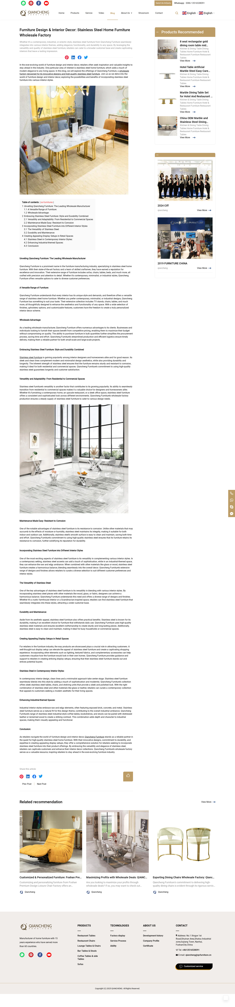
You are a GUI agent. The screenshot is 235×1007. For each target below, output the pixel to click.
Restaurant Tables (86, 935)
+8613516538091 (191, 950)
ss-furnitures (47, 202)
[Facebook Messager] (231, 513)
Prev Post (26, 784)
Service (88, 13)
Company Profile (151, 941)
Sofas (80, 964)
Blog (112, 13)
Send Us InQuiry (163, 3)
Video (101, 13)
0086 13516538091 (195, 3)
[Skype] (231, 507)
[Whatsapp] (231, 500)
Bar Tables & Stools (87, 951)
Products (75, 13)
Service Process (118, 941)
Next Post (41, 784)
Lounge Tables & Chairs (89, 946)
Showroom (143, 13)
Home (61, 13)
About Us (125, 13)
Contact (159, 13)
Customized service (193, 966)
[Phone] (231, 493)
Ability (113, 946)
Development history (153, 935)
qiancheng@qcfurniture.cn (198, 955)
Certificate (148, 946)
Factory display (117, 935)
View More (206, 802)
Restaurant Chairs (86, 941)
